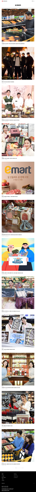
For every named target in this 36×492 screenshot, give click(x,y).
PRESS (2, 473)
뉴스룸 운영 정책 (15, 477)
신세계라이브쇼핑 (6, 121)
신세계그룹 (3, 480)
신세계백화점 (6, 159)
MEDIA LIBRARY (4, 477)
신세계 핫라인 (15, 474)
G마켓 (5, 83)
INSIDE (2, 474)
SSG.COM (6, 274)
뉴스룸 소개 (15, 473)
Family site (3, 483)
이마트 (5, 427)
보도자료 (2, 42)
